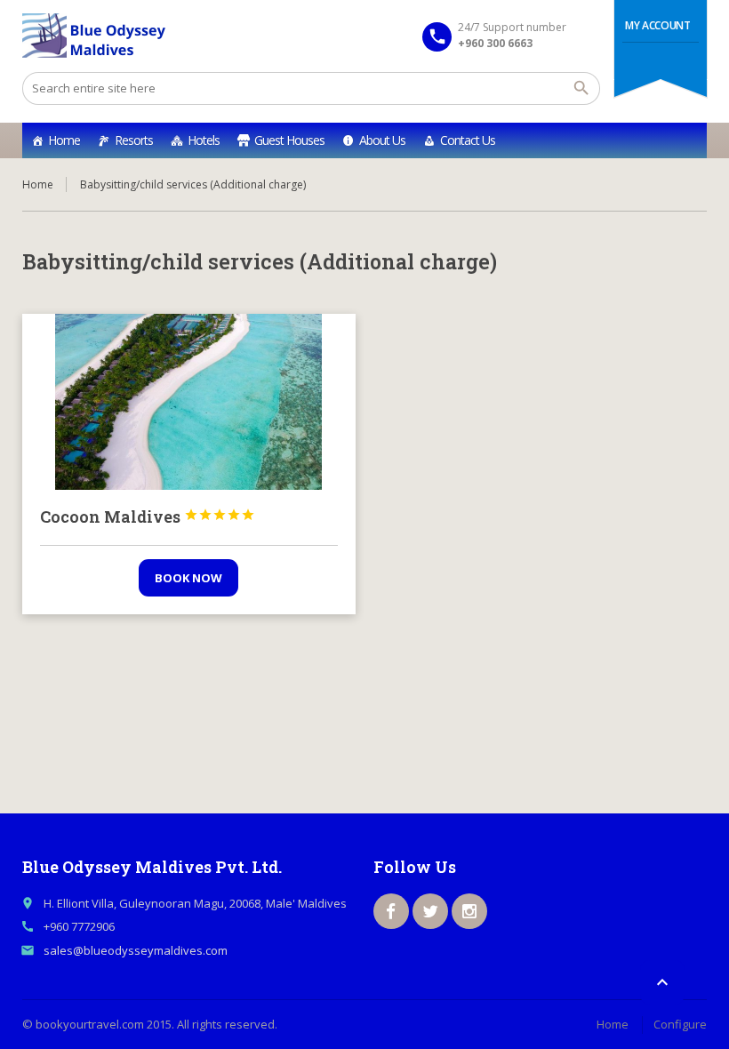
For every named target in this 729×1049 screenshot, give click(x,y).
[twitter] (430, 911)
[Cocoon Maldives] (189, 402)
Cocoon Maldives (147, 516)
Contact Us (467, 140)
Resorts (134, 140)
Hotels (204, 140)
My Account (657, 25)
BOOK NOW (188, 578)
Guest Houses (289, 140)
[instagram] (469, 911)
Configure (680, 1024)
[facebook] (391, 911)
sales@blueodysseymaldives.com (136, 950)
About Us (382, 140)
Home (64, 140)
